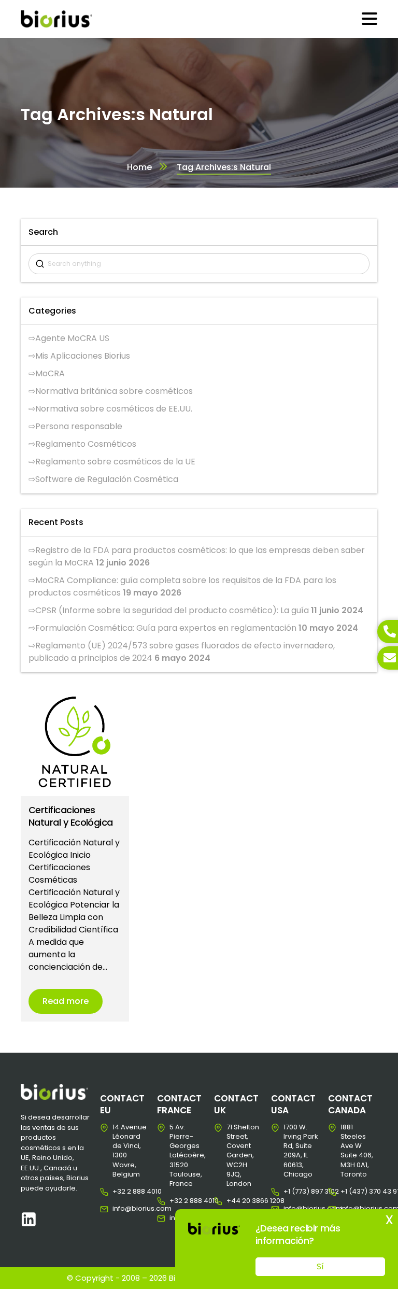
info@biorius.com (120, 1208)
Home (139, 167)
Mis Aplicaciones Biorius (82, 356)
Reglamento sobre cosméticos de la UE (115, 462)
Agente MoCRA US (72, 338)
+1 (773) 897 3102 (291, 1191)
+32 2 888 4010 (120, 1191)
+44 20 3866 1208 (234, 1201)
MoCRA (50, 373)
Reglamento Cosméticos (85, 444)
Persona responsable (78, 426)
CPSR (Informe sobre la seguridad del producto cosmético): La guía (172, 610)
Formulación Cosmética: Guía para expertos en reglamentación (165, 628)
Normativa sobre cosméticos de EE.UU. (113, 409)
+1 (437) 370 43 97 (348, 1191)
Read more (65, 1001)
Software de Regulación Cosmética (106, 479)
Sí (320, 1266)
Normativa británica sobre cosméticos (114, 391)
